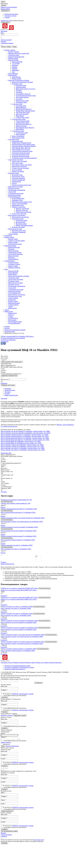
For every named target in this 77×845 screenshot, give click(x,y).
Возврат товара (30, 662)
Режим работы (5, 9)
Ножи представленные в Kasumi (22, 82)
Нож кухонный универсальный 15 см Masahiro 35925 (18, 540)
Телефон (4, 690)
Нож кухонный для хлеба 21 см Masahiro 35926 (16, 549)
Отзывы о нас (39, 662)
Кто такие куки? (39, 840)
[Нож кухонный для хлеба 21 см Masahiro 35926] (17, 613)
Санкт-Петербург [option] (11, 7)
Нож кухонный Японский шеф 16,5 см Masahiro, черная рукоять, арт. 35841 (25, 438)
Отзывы (3, 562)
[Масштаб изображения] (7, 768)
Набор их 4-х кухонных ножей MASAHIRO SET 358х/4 (19, 590)
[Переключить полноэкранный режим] (5, 768)
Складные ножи (21, 105)
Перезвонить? (5, 10)
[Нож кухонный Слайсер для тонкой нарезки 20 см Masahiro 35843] (23, 634)
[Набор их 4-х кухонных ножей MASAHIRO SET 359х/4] (19, 597)
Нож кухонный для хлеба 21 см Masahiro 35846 (16, 608)
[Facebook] (4, 343)
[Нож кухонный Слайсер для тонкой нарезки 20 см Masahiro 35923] (23, 641)
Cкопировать (38, 683)
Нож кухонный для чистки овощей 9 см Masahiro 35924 (18, 531)
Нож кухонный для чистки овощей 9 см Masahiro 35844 (18, 622)
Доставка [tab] (7, 392)
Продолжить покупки (20, 715)
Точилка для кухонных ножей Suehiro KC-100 (15, 503)
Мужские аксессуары (19, 230)
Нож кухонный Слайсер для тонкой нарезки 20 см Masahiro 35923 (22, 521)
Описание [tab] (8, 388)
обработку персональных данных (23, 694)
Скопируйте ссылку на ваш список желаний (15, 679)
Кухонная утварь (17, 175)
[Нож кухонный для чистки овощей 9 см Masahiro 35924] (19, 627)
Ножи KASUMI (17, 62)
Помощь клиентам (19, 662)
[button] (4, 341)
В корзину (4, 595)
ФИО (3, 792)
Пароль (4, 737)
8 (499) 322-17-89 (6, 20)
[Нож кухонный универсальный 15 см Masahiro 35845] (19, 649)
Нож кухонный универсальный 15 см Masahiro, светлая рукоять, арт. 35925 (25, 436)
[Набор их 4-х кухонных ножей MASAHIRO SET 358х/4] (19, 588)
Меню (3, 1)
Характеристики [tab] (10, 390)
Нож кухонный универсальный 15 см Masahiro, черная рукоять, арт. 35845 (24, 434)
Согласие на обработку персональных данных (19, 667)
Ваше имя (4, 686)
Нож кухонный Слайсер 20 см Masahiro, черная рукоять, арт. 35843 (22, 445)
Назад (14, 46)
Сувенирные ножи (22, 132)
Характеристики (6, 453)
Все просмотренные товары (9, 831)
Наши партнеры (50, 662)
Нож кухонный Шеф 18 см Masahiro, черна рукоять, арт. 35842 (21, 441)
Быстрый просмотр (7, 501)
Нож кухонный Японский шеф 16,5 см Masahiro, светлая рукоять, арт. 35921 (25, 439)
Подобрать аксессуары (8, 385)
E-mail (3, 758)
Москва (4, 5)
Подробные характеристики (9, 375)
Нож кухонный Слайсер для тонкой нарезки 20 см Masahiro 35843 (22, 636)
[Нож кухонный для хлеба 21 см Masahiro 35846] (17, 606)
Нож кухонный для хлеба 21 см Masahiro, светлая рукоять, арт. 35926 (23, 450)
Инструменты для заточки (20, 217)
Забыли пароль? (6, 742)
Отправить (5, 697)
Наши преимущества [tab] (11, 395)
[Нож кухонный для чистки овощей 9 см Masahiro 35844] (19, 620)
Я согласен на (18, 694)
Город (3, 800)
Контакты (58, 662)
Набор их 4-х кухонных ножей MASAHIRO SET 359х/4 (19, 599)
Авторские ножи (17, 141)
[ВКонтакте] (2, 343)
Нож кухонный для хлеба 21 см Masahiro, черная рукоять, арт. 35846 (22, 448)
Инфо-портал (12, 313)
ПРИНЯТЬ (4, 843)
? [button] (5, 370)
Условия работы (13, 262)
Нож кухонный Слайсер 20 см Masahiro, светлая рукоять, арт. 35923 (22, 446)
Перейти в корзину (7, 715)
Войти (3, 746)
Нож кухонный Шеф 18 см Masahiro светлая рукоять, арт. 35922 (21, 443)
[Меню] (1, 45)
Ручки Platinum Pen (18, 198)
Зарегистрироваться (12, 746)
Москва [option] (3, 7)
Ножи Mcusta (16, 77)
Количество (4, 379)
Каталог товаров (6, 46)
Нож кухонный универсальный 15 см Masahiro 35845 (18, 650)
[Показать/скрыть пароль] (19, 739)
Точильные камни (21, 220)
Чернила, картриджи (22, 208)
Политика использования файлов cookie (17, 665)
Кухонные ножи (21, 85)
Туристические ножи (22, 121)
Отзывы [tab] (7, 393)
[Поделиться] (3, 768)
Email (3, 733)
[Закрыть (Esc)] (1, 768)
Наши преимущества (7, 564)
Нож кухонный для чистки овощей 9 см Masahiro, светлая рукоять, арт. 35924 (25, 433)
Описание (4, 398)
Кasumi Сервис (13, 239)
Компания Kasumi (14, 247)
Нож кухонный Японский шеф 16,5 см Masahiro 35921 (18, 512)
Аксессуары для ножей (19, 161)
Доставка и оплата (7, 662)
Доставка (4, 492)
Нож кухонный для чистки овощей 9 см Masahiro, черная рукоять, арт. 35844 (25, 431)
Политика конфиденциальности (15, 669)
